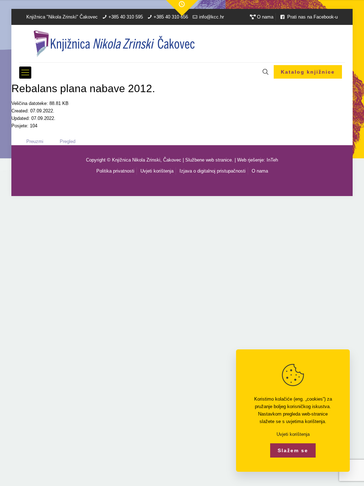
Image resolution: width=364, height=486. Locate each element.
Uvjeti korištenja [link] (156, 171)
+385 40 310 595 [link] (125, 17)
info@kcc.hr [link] (211, 17)
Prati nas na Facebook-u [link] (312, 17)
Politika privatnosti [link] (115, 171)
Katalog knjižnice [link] (308, 72)
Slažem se (293, 450)
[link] (182, 8)
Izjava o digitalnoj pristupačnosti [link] (213, 171)
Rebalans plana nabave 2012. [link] (83, 88)
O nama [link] (264, 17)
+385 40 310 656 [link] (171, 17)
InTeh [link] (272, 160)
